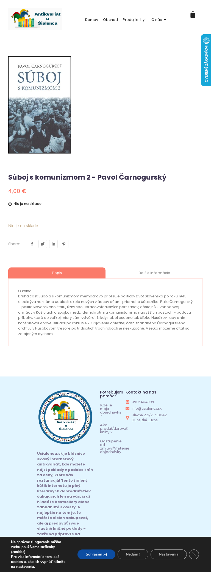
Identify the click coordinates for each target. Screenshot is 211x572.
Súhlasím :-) (96, 554)
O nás (156, 19)
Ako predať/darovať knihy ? (113, 428)
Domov (91, 19)
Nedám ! (133, 554)
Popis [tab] (57, 272)
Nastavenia (169, 554)
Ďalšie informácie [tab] (154, 272)
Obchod (110, 19)
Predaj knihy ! (134, 19)
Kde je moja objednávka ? (110, 410)
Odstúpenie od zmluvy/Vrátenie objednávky (114, 446)
